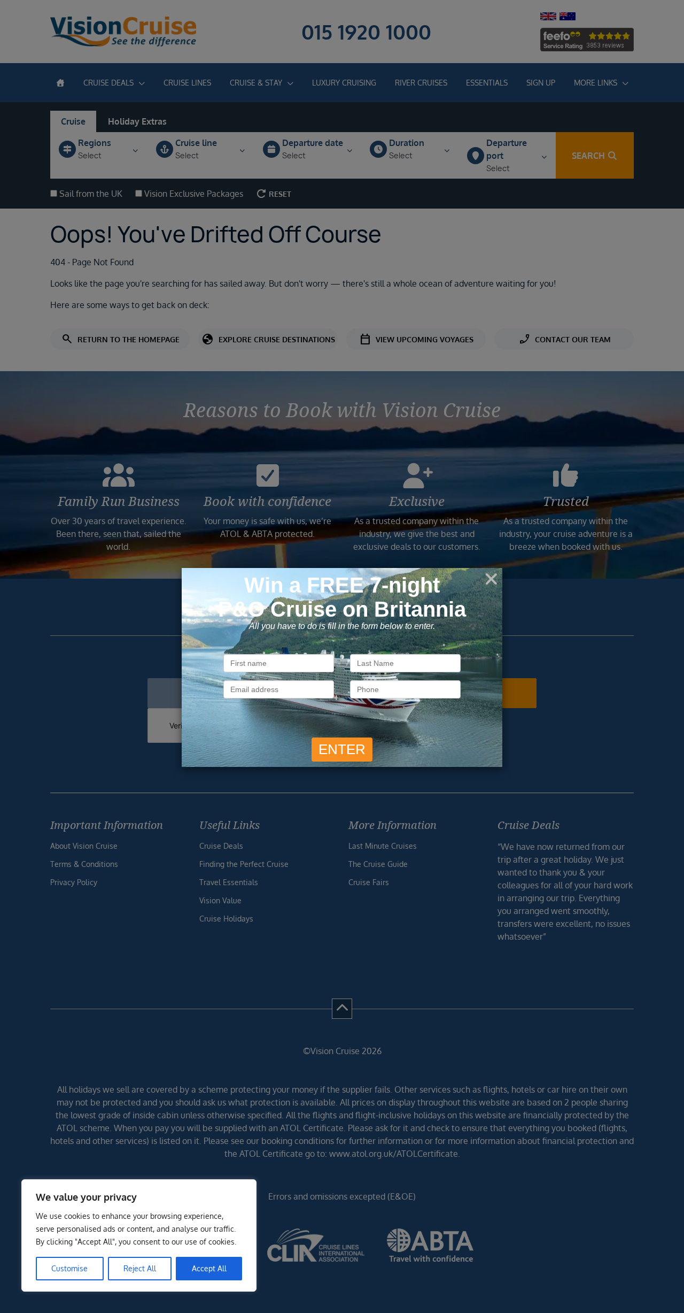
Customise (69, 1268)
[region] (138, 1235)
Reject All (139, 1268)
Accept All (209, 1268)
